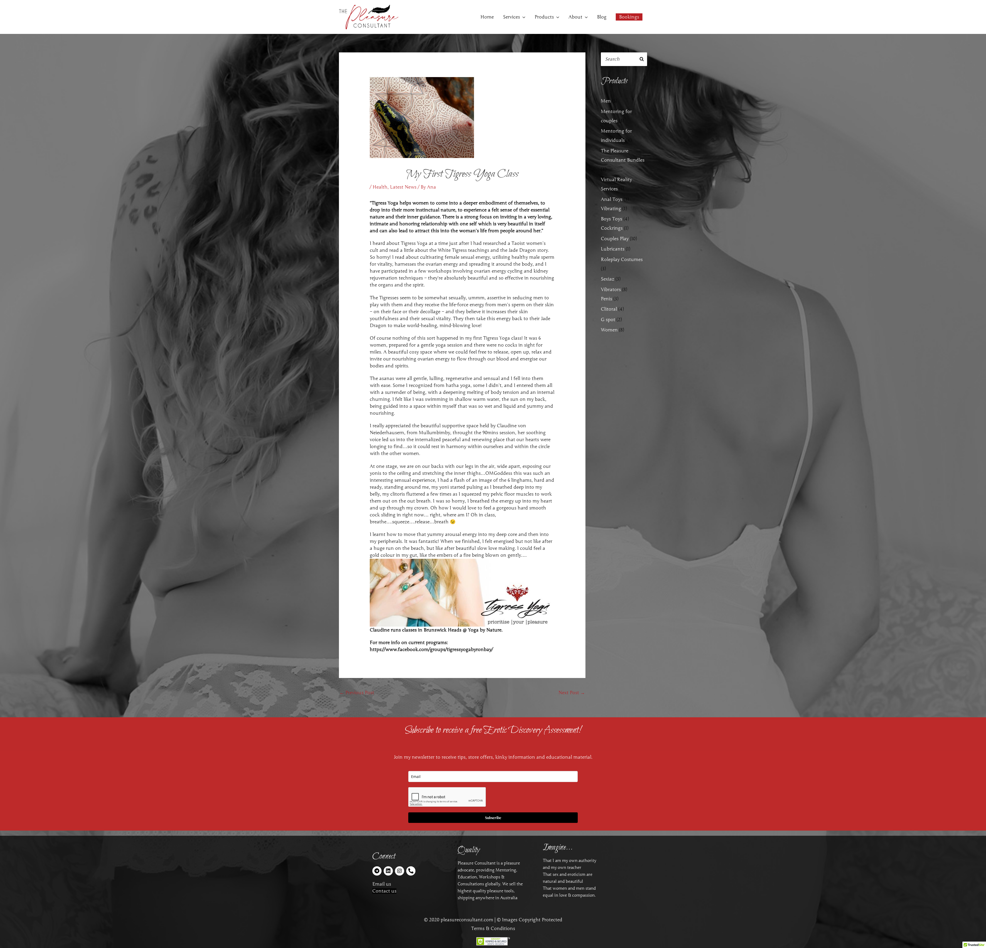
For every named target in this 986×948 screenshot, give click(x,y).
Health (380, 187)
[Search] (642, 59)
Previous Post (356, 692)
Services (511, 17)
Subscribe (493, 817)
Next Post (571, 692)
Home (487, 17)
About (575, 17)
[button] (629, 17)
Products (544, 17)
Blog (601, 17)
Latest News (403, 187)
